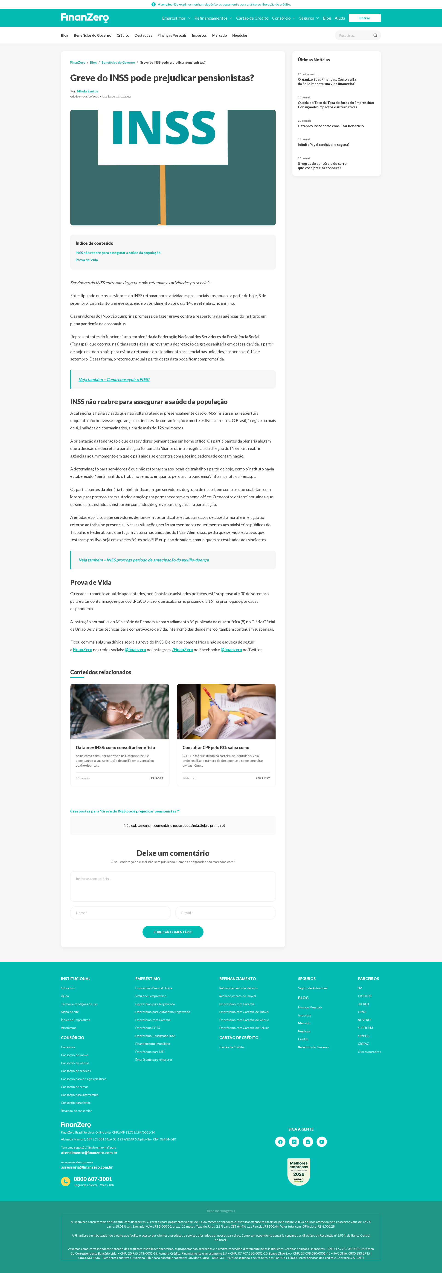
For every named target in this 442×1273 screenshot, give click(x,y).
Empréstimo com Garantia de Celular (244, 1028)
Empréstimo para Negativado (155, 1004)
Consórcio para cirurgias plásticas (83, 1079)
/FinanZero (182, 649)
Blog (64, 35)
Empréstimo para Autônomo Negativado (162, 1012)
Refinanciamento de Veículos (238, 988)
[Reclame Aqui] (298, 1172)
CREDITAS (365, 996)
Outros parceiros (369, 1052)
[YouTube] (322, 1142)
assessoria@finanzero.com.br (87, 1167)
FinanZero (77, 62)
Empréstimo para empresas (153, 1059)
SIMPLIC (363, 1036)
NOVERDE (365, 1020)
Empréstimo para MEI (150, 1052)
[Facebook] (280, 1142)
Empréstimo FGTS (147, 1028)
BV (360, 988)
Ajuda (65, 996)
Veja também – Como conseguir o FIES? (114, 379)
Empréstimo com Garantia (153, 1020)
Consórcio (68, 1047)
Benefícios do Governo (92, 35)
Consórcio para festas (75, 1103)
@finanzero (135, 649)
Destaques (143, 35)
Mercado (219, 35)
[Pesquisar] (375, 35)
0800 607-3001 (93, 1179)
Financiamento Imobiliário (152, 1044)
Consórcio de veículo (75, 1063)
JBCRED (363, 1004)
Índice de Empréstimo (75, 1020)
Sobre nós (68, 988)
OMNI (362, 1012)
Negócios (239, 35)
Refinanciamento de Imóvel (237, 996)
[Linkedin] (294, 1142)
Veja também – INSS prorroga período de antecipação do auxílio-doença (144, 559)
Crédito (123, 35)
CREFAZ (363, 1044)
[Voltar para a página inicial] (85, 18)
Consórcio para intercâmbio (80, 1095)
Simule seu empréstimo (150, 996)
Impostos (199, 35)
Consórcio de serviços (76, 1071)
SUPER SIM (365, 1028)
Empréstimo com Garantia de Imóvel (244, 1012)
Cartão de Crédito (231, 1047)
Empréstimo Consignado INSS (155, 1036)
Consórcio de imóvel (75, 1055)
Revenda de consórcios (76, 1111)
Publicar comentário (173, 932)
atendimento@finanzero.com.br (89, 1152)
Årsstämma (68, 1028)
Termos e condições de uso (79, 1004)
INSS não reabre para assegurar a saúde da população (118, 253)
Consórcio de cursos (74, 1087)
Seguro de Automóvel (312, 988)
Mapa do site (70, 1012)
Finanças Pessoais (172, 35)
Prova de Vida (87, 260)
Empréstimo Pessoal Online (153, 988)
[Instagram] (308, 1142)
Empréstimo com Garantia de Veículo (244, 1020)
